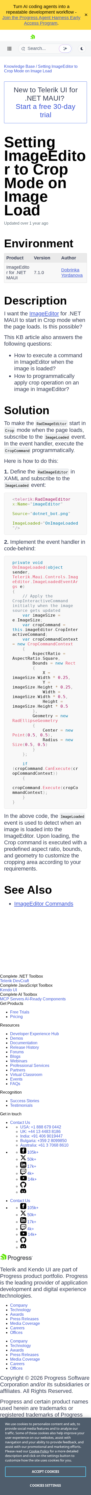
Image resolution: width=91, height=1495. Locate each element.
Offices (16, 1332)
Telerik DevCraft (14, 981)
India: (41, 1136)
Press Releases (24, 1319)
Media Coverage (25, 1323)
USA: (40, 1127)
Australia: (44, 1145)
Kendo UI (8, 990)
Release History (24, 1047)
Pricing (16, 1016)
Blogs (15, 1056)
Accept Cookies (45, 1471)
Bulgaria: (43, 1141)
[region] (45, 1456)
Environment (38, 243)
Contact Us (20, 1122)
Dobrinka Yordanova (72, 272)
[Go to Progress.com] (16, 1260)
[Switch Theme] (82, 49)
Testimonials (21, 1105)
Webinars (18, 1061)
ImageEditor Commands (43, 904)
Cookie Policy (39, 1451)
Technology (20, 1310)
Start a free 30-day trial (45, 111)
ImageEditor (44, 313)
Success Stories (24, 1101)
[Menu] (9, 48)
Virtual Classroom (26, 1074)
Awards (17, 1314)
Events (16, 1079)
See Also (28, 889)
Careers (17, 1328)
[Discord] (23, 1192)
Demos (16, 1038)
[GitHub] (23, 1186)
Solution (26, 410)
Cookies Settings (45, 1485)
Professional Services (29, 1065)
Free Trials (19, 1012)
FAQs (15, 1084)
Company (19, 1305)
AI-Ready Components (45, 999)
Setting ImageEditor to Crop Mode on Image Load (41, 68)
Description (35, 300)
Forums (17, 1052)
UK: (40, 1131)
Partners (17, 1070)
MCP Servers (12, 999)
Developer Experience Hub (34, 1034)
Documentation (23, 1043)
